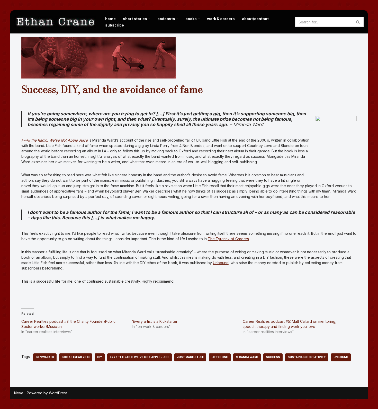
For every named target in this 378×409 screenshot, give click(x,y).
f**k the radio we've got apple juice (139, 357)
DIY (99, 357)
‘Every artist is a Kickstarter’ (155, 321)
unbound (341, 357)
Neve (18, 393)
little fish (219, 357)
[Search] (358, 22)
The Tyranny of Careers (228, 239)
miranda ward (247, 357)
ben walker (45, 357)
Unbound (221, 262)
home (110, 18)
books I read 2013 (75, 357)
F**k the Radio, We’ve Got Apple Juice (54, 140)
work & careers (221, 18)
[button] (149, 19)
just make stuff (190, 357)
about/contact (255, 18)
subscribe (114, 25)
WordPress (58, 393)
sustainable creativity (307, 357)
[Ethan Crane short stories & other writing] (55, 22)
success (273, 357)
